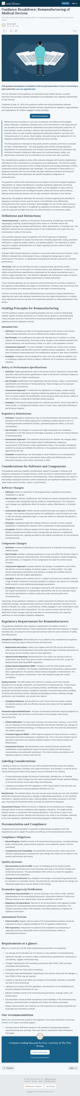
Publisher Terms (50, 1079)
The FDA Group (11, 24)
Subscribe (65, 3)
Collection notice (49, 1081)
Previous (9, 1068)
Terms (40, 1081)
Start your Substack (34, 1086)
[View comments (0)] (11, 31)
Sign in (74, 3)
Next (72, 1068)
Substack (30, 1092)
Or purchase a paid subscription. (40, 1057)
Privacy (34, 1081)
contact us (6, 1023)
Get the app (50, 1086)
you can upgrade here (25, 89)
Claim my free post (40, 1052)
